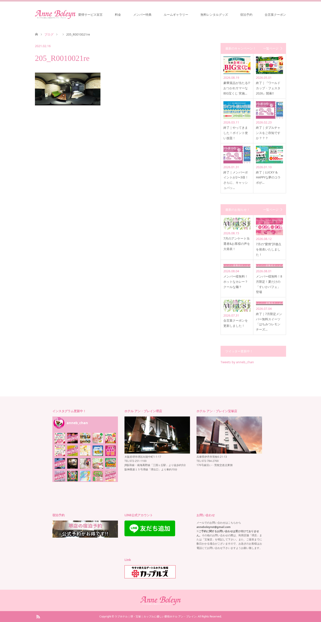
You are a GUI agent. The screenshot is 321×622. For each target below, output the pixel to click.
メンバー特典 (142, 14)
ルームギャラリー (176, 14)
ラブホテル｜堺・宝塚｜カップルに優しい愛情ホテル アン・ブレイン (156, 616)
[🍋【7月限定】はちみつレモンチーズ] (85, 451)
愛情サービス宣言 (90, 14)
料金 (118, 14)
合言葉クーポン (275, 14)
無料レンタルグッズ (214, 14)
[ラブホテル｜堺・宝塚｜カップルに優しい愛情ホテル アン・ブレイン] (55, 14)
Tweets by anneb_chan (237, 362)
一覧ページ (270, 48)
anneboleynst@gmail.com (214, 527)
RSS (38, 616)
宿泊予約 (246, 14)
